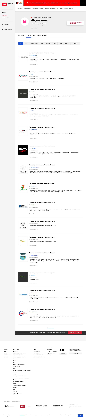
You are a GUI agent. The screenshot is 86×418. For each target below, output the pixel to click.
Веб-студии (16, 349)
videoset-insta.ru (34, 55)
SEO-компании (16, 366)
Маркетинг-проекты (18, 355)
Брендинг (15, 351)
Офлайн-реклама (17, 393)
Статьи (5, 349)
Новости (6, 356)
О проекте (49, 349)
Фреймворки (37, 351)
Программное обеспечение (19, 356)
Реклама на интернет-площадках (21, 377)
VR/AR (14, 372)
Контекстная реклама (18, 381)
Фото (14, 383)
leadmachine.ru (34, 28)
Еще (75, 43)
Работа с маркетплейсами (19, 394)
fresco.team (33, 275)
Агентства (4, 15)
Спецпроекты (50, 355)
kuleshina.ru (33, 204)
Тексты (15, 391)
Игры (14, 360)
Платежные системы (38, 355)
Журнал (4, 12)
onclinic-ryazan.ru (34, 292)
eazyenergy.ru (33, 148)
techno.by (32, 91)
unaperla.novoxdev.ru (35, 167)
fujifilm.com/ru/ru (34, 129)
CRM (14, 368)
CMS (35, 349)
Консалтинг (16, 358)
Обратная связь (51, 353)
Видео (14, 379)
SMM (14, 374)
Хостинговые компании (39, 356)
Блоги (5, 351)
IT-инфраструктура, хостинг (19, 375)
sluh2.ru (32, 110)
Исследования (7, 355)
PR (14, 389)
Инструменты (5, 17)
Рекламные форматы (52, 351)
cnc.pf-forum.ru (34, 311)
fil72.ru (32, 74)
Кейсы (5, 353)
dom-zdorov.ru (33, 186)
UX (14, 362)
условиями (22, 414)
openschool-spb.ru (34, 255)
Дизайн (15, 387)
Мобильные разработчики (19, 353)
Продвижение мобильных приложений (22, 370)
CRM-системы (37, 353)
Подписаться (75, 353)
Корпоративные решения (19, 364)
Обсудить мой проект (75, 332)
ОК (80, 415)
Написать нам (63, 353)
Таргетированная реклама (19, 385)
